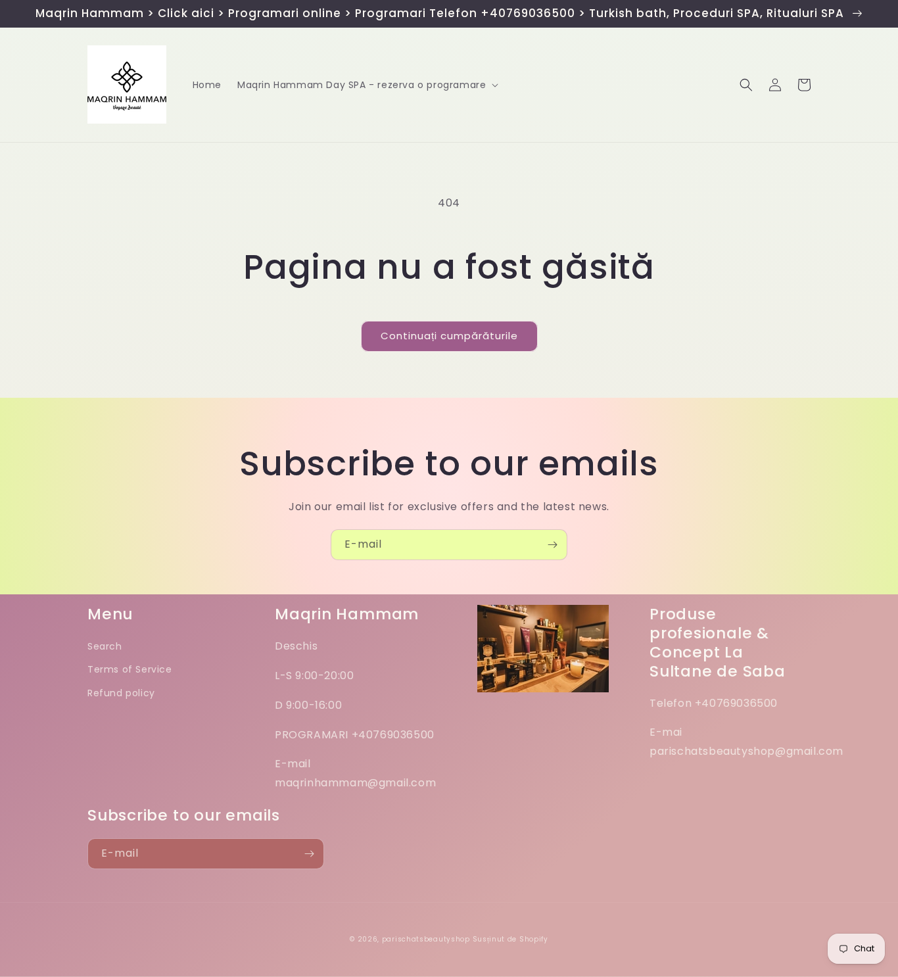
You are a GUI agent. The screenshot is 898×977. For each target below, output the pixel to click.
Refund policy (121, 693)
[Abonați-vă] (552, 544)
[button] (366, 85)
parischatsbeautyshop (426, 939)
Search (104, 646)
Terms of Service (129, 669)
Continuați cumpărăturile (449, 336)
